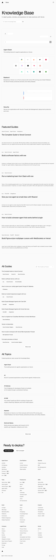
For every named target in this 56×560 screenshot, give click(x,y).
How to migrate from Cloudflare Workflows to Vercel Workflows (18, 316)
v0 (2, 492)
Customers (40, 507)
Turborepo (22, 492)
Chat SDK (41, 488)
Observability (23, 469)
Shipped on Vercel (6, 539)
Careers (3, 531)
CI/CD (21, 463)
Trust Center (23, 541)
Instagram (40, 537)
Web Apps (4, 509)
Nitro (21, 490)
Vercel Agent (5, 484)
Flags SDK (40, 486)
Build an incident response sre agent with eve (14, 294)
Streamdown (41, 492)
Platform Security (42, 463)
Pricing (3, 545)
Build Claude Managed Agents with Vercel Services (15, 309)
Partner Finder (41, 513)
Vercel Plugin (6, 486)
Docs (7, 2)
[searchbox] (44, 266)
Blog (21, 509)
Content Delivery (24, 465)
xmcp (21, 498)
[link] (9, 450)
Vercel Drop (6, 482)
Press (3, 533)
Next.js (21, 484)
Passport (5, 473)
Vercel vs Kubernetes (7, 324)
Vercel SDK (40, 482)
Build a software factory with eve (10, 279)
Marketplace (41, 509)
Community (22, 520)
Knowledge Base (24, 513)
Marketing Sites (5, 511)
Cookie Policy (23, 533)
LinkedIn (40, 533)
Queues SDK (42, 490)
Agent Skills (4, 488)
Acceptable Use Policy (25, 537)
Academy (22, 515)
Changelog (22, 511)
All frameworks (23, 500)
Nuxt (21, 486)
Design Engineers (6, 520)
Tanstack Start (23, 494)
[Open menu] (53, 2)
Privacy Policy (23, 529)
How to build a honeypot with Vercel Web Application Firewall (18, 332)
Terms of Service (24, 531)
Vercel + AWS (41, 515)
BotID (39, 469)
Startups (4, 537)
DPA (21, 535)
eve (4, 475)
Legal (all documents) (25, 539)
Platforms (4, 513)
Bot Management (42, 467)
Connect (5, 471)
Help (3, 547)
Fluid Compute (23, 467)
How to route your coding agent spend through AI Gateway (17, 286)
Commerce (4, 515)
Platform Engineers (6, 517)
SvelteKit (22, 488)
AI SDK (3, 463)
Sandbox (4, 467)
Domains (4, 490)
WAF (39, 465)
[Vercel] (2, 2)
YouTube (40, 535)
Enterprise (4, 543)
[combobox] (44, 266)
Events (3, 535)
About (3, 529)
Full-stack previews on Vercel (10, 339)
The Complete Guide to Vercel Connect (12, 271)
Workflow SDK (42, 484)
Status (21, 543)
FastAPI (21, 496)
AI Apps (3, 507)
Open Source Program (7, 541)
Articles (21, 517)
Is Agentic (22, 522)
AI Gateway (4, 465)
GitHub (39, 529)
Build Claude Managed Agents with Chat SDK (14, 301)
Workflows (4, 469)
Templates (40, 511)
